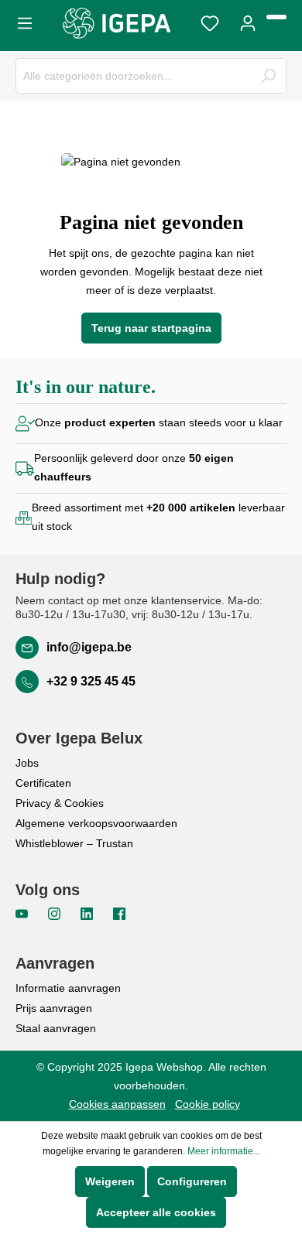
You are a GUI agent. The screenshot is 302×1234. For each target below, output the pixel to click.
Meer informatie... (223, 1151)
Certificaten (43, 783)
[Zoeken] (268, 76)
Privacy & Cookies (59, 803)
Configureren (192, 1181)
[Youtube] (23, 913)
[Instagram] (55, 913)
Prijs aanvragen (53, 1008)
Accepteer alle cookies (156, 1212)
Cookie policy (207, 1104)
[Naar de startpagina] (116, 23)
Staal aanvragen (55, 1028)
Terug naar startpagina (151, 328)
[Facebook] (119, 913)
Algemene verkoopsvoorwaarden (96, 823)
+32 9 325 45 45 (91, 681)
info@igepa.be (89, 647)
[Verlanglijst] (209, 22)
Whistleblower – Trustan (74, 843)
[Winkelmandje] (276, 17)
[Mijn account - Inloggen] (247, 22)
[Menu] (29, 22)
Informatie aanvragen (68, 988)
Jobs (27, 763)
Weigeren (110, 1181)
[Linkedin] (88, 913)
